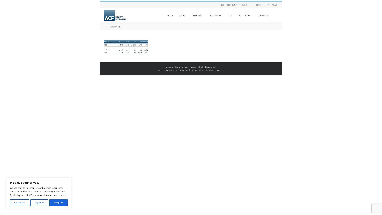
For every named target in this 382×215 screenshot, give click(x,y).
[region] (39, 193)
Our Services (215, 15)
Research (197, 15)
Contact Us (263, 15)
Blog (231, 15)
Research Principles (204, 70)
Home (170, 15)
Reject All (39, 202)
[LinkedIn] (125, 5)
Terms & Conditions (185, 70)
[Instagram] (119, 5)
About (182, 15)
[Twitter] (113, 5)
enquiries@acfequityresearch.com (232, 5)
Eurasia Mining (114, 27)
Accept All (58, 202)
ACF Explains (245, 15)
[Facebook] (107, 5)
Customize (19, 202)
